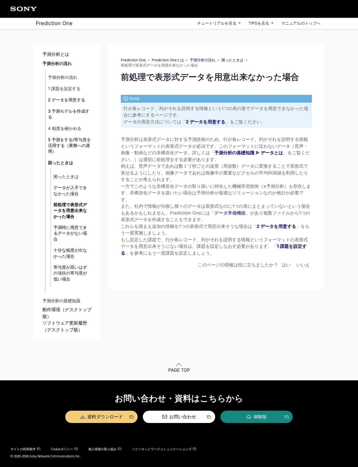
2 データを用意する (66, 99)
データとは (272, 152)
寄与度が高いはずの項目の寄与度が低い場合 (70, 273)
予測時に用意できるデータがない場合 (70, 233)
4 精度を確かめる (64, 128)
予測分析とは (55, 54)
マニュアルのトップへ (301, 23)
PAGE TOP (179, 370)
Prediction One (54, 23)
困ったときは (60, 162)
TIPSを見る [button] (259, 23)
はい (286, 264)
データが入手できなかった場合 (70, 190)
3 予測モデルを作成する (68, 113)
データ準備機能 (230, 213)
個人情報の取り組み (102, 449)
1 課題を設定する (64, 88)
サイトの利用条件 (23, 449)
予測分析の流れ (57, 63)
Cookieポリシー (62, 449)
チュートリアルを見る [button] (217, 23)
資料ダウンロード (105, 416)
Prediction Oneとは (168, 60)
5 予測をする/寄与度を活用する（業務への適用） (69, 145)
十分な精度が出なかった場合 (70, 253)
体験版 (260, 416)
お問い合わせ (182, 416)
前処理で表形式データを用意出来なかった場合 (70, 210)
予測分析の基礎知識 (61, 300)
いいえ (303, 264)
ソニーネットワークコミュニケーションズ (162, 449)
